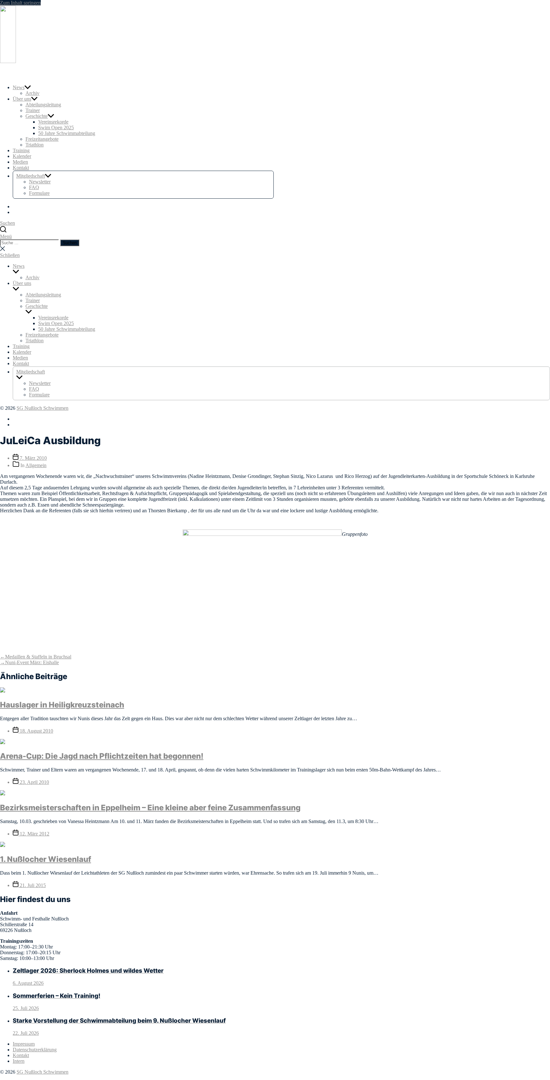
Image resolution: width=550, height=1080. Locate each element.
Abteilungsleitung (43, 104)
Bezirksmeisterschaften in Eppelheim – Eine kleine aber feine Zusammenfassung (150, 807)
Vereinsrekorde (53, 121)
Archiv (32, 93)
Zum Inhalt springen (20, 2)
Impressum (24, 1044)
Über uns (22, 99)
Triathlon (34, 144)
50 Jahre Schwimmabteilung (66, 133)
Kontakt (21, 167)
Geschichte (36, 116)
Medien (20, 162)
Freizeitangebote (42, 139)
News (19, 87)
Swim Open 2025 (56, 127)
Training (21, 150)
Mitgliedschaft (30, 176)
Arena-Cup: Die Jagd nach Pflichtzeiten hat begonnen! (101, 756)
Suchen (70, 242)
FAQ (34, 187)
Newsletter (40, 181)
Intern (19, 1061)
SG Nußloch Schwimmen (42, 408)
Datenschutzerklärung (35, 1049)
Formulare (39, 193)
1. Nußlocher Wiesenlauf (45, 859)
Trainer (32, 110)
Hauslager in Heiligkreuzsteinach (62, 704)
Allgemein (35, 465)
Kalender (22, 156)
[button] (275, 236)
